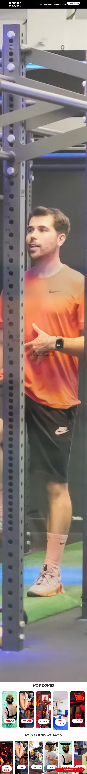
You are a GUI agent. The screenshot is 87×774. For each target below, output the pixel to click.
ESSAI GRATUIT (45, 354)
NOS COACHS (48, 4)
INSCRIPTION (74, 3)
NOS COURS (38, 4)
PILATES (51, 767)
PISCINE (10, 721)
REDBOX (43, 721)
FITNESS (27, 721)
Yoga (21, 767)
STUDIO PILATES (60, 722)
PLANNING (57, 4)
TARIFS (65, 4)
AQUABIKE (37, 767)
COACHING (77, 721)
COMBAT (66, 767)
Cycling (7, 767)
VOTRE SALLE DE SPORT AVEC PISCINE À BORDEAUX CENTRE (43, 340)
